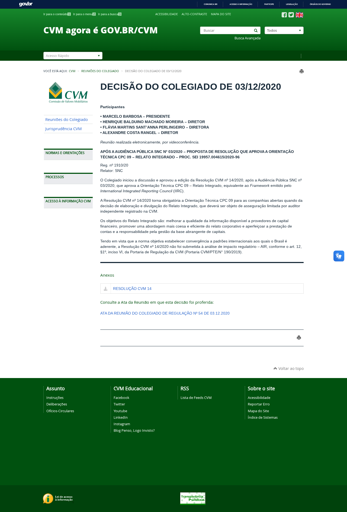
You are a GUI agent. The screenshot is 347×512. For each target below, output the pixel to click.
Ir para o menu (84, 14)
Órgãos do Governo (320, 4)
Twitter (119, 404)
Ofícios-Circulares (60, 410)
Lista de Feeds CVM (196, 397)
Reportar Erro (259, 404)
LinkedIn (121, 417)
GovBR (26, 4)
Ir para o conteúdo (56, 14)
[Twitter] (291, 14)
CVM (72, 71)
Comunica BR (210, 4)
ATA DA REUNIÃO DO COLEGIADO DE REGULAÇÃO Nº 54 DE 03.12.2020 (165, 313)
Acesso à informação (241, 4)
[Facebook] (284, 15)
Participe (269, 4)
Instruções (54, 397)
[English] (299, 15)
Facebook (121, 397)
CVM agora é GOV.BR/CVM (100, 30)
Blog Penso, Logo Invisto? (134, 430)
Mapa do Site (258, 410)
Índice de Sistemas (263, 417)
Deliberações (56, 404)
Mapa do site (221, 14)
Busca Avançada (247, 38)
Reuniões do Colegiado (100, 71)
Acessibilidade (166, 14)
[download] (106, 289)
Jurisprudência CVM (63, 128)
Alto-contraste (194, 14)
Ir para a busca (109, 14)
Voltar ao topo (290, 368)
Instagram (122, 423)
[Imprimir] (302, 71)
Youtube (120, 410)
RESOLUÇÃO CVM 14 (132, 288)
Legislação (292, 4)
